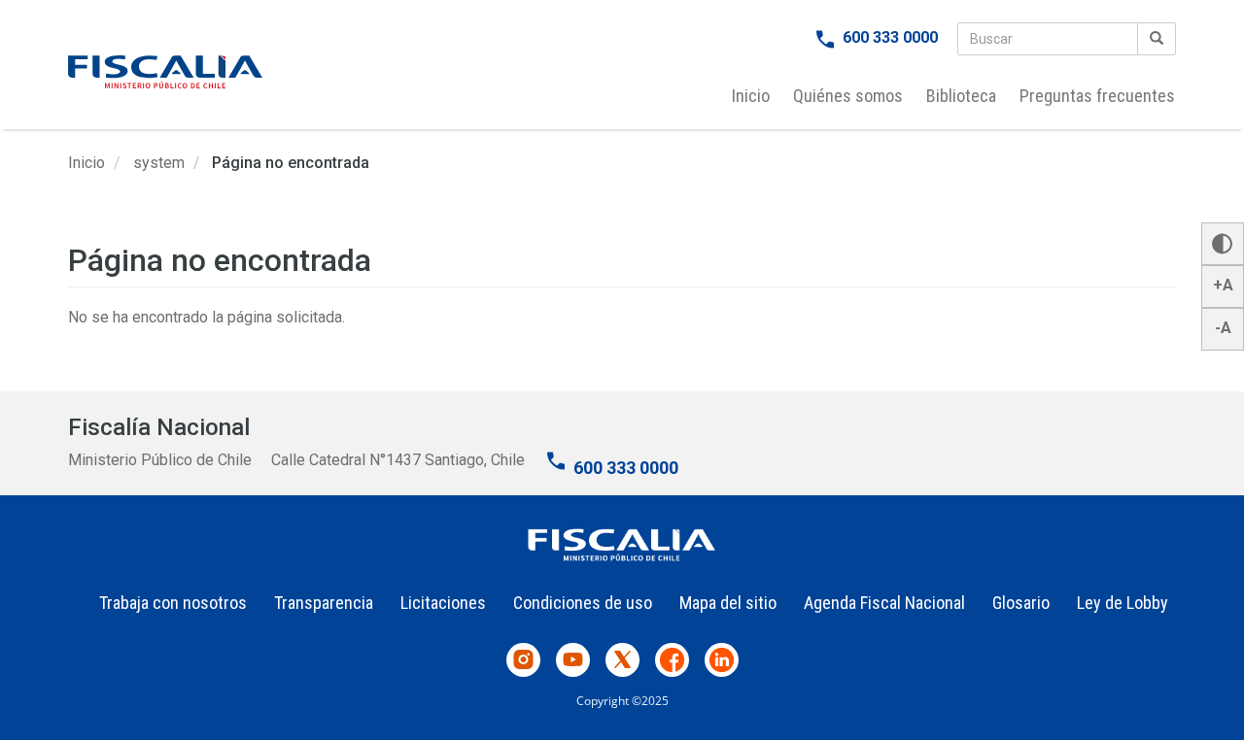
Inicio (751, 95)
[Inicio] (165, 71)
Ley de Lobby (1122, 602)
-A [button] (1223, 328)
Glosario (1021, 602)
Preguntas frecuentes (1097, 95)
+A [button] (1223, 285)
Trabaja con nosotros (173, 602)
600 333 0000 (890, 37)
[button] (1222, 243)
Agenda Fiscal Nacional (884, 602)
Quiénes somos (848, 95)
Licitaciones (443, 602)
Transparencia (323, 602)
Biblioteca (961, 95)
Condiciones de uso (582, 602)
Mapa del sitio (728, 602)
